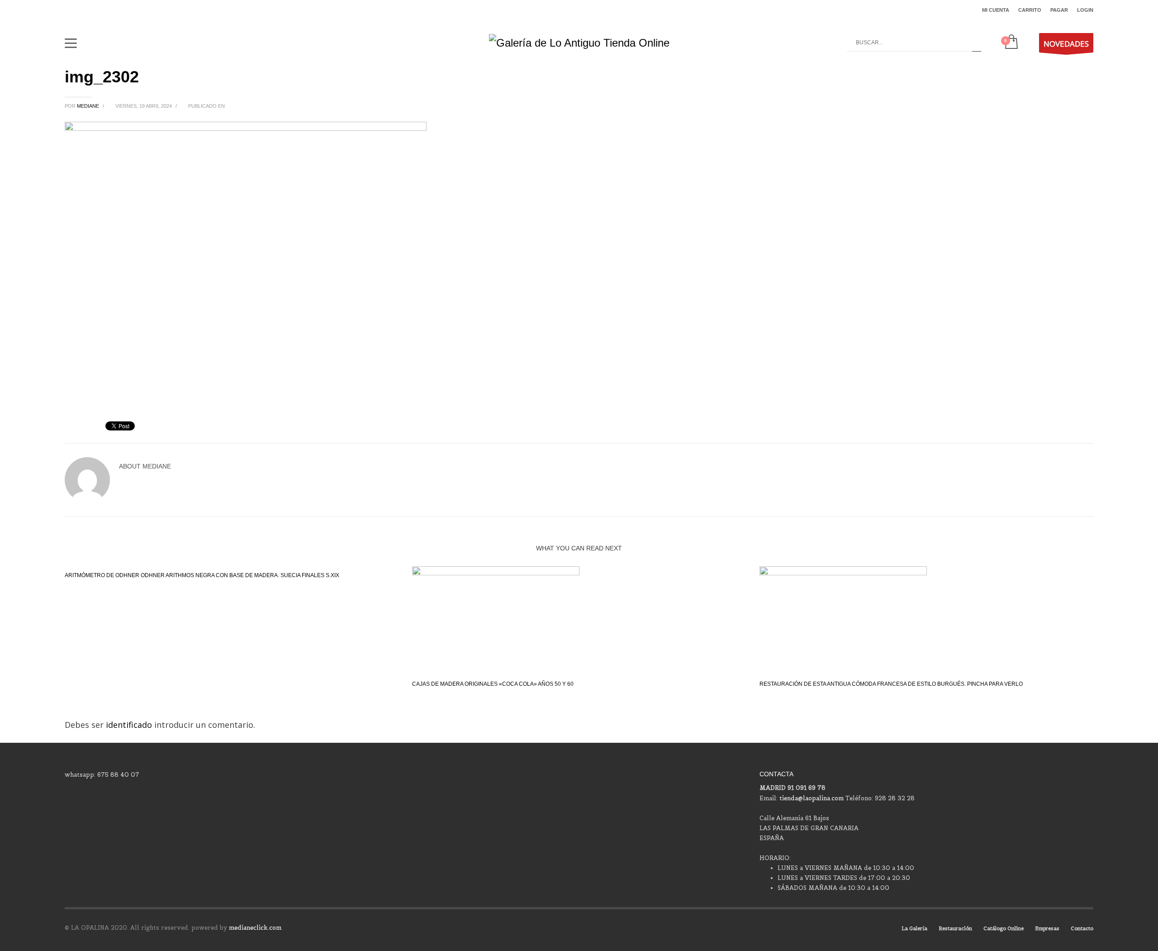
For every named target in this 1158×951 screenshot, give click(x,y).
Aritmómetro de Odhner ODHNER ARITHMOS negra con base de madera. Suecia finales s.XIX (202, 575)
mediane (88, 106)
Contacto (1082, 928)
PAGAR (1059, 10)
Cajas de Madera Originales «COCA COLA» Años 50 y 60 (493, 684)
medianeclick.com (255, 928)
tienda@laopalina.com (811, 798)
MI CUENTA (995, 10)
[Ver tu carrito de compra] (1011, 42)
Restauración (955, 928)
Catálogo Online (1003, 928)
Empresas (1047, 928)
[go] (976, 42)
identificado (130, 724)
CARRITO (1029, 10)
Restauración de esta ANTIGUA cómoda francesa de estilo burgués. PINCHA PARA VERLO (891, 684)
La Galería (914, 928)
